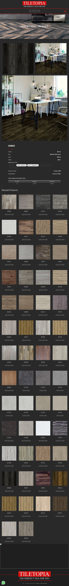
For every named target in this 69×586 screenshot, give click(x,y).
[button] (65, 11)
